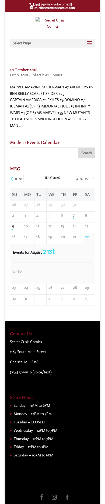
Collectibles (39, 75)
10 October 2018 (23, 70)
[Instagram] (54, 497)
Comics (56, 75)
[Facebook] (67, 497)
